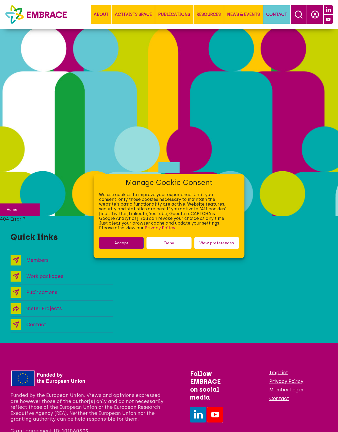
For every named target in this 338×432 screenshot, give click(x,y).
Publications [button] (174, 14)
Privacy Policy (160, 227)
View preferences (216, 242)
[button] (101, 14)
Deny (169, 242)
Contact (276, 14)
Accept (121, 242)
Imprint (278, 373)
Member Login (286, 390)
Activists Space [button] (133, 14)
